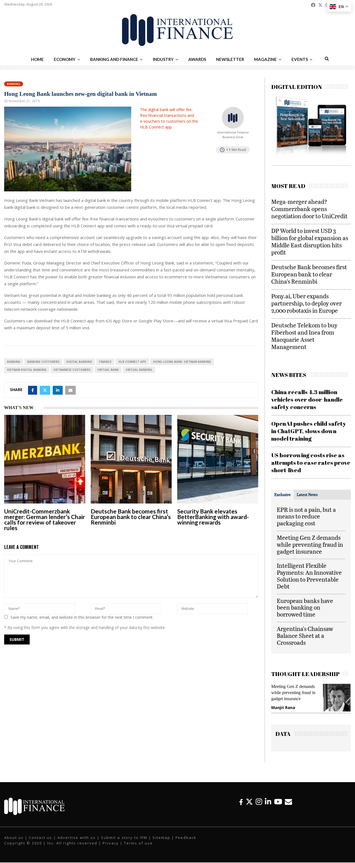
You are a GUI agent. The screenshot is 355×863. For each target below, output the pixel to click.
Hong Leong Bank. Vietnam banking (182, 362)
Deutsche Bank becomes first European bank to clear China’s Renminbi (131, 517)
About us (14, 843)
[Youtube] (278, 807)
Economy (64, 59)
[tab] (282, 495)
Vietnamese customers (72, 370)
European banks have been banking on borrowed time (305, 607)
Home (37, 59)
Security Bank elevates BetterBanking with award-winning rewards (213, 517)
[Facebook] (241, 807)
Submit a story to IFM (124, 843)
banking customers (43, 362)
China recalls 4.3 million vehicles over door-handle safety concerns (307, 399)
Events (299, 59)
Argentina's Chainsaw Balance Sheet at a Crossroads (305, 635)
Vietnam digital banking (27, 370)
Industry (163, 59)
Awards (197, 59)
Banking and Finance (114, 59)
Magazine (265, 59)
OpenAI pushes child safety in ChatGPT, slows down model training (308, 431)
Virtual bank (108, 370)
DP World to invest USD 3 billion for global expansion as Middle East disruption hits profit (309, 241)
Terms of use (138, 848)
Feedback (186, 843)
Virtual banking (139, 370)
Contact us (40, 843)
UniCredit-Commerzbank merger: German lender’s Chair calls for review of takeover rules (44, 519)
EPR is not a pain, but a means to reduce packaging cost (306, 516)
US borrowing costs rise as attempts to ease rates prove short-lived (310, 462)
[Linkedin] (268, 807)
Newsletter (230, 59)
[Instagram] (259, 807)
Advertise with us (76, 843)
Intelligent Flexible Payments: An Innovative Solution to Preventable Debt (309, 575)
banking (13, 362)
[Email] (288, 807)
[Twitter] (249, 807)
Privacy (111, 848)
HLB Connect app (132, 362)
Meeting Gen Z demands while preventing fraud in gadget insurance (310, 544)
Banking (13, 84)
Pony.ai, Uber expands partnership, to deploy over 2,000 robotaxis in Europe (306, 303)
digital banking (79, 362)
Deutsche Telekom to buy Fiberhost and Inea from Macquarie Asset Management (304, 336)
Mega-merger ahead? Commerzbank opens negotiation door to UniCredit (309, 208)
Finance (105, 362)
